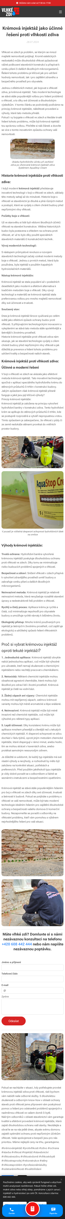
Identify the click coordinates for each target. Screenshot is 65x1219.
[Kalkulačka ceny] (32, 1208)
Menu (60, 12)
